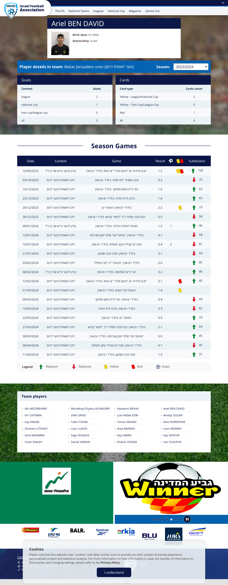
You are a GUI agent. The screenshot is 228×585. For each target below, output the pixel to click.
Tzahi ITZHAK (79, 422)
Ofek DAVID (78, 415)
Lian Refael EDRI (127, 415)
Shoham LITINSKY (36, 428)
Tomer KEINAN (126, 422)
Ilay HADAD (32, 422)
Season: (163, 66)
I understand (114, 572)
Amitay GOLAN (173, 415)
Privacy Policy (111, 562)
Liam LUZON (79, 428)
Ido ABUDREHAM (36, 408)
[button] (187, 519)
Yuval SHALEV (33, 442)
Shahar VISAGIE (127, 442)
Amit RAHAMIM (34, 435)
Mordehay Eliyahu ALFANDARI (90, 408)
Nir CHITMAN (33, 415)
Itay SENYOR (171, 435)
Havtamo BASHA (128, 408)
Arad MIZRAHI (126, 428)
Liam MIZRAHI (172, 428)
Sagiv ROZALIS (80, 435)
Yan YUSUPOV (172, 442)
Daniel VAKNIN (80, 442)
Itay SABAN (124, 435)
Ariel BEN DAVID (174, 408)
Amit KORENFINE (174, 422)
